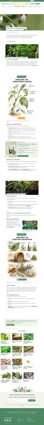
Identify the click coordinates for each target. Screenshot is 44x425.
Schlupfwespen (14, 169)
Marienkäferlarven (26, 169)
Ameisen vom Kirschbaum (26, 380)
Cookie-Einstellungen (31, 420)
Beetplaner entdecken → (10, 324)
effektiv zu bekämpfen (10, 227)
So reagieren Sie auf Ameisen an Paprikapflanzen (16, 381)
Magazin (25, 6)
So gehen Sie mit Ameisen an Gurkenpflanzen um (5, 342)
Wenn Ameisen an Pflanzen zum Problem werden (28, 354)
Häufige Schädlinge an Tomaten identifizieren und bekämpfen (5, 381)
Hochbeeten (29, 205)
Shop (31, 6)
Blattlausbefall (34, 65)
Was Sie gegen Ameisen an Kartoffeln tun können (28, 342)
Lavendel (9, 306)
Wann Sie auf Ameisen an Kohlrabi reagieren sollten (17, 354)
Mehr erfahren (32, 413)
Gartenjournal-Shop (20, 419)
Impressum (29, 417)
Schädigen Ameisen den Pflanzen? (5, 354)
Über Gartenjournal (38, 6)
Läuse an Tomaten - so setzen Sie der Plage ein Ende (28, 367)
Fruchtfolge (26, 148)
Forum (4, 6)
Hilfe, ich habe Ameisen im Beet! (17, 341)
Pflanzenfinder (18, 6)
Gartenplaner (11, 6)
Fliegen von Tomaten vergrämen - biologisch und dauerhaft (17, 367)
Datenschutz (29, 419)
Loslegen (32, 0)
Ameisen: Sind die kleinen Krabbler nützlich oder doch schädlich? (4, 368)
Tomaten (11, 120)
